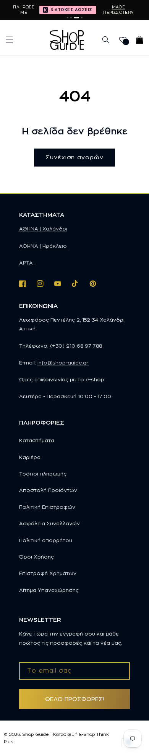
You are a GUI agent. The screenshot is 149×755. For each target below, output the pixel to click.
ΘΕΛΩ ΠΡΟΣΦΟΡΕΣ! (74, 699)
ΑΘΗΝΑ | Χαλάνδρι (43, 228)
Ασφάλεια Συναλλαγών (49, 523)
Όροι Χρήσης (36, 556)
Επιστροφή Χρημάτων (47, 573)
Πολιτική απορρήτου (45, 540)
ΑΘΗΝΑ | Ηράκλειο (43, 245)
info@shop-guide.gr (63, 362)
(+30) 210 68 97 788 (75, 345)
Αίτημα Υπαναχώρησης (49, 590)
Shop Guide (35, 734)
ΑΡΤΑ (26, 262)
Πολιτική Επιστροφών (47, 507)
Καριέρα (29, 457)
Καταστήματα (36, 440)
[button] (9, 39)
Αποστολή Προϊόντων (48, 490)
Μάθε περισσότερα (118, 10)
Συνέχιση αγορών (74, 157)
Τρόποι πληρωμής (42, 473)
